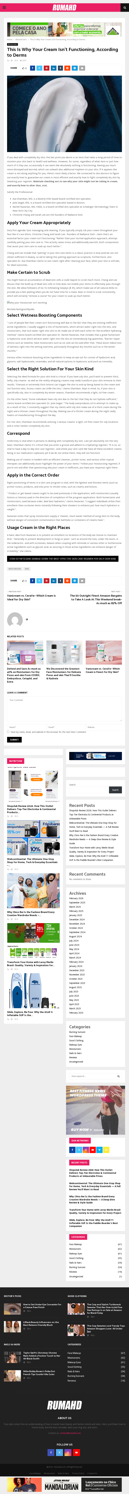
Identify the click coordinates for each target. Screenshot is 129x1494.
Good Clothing (76, 1040)
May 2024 (74, 949)
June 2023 (74, 996)
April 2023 (74, 1004)
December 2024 (76, 919)
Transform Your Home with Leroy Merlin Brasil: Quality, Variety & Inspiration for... (31, 964)
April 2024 (74, 953)
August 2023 (75, 987)
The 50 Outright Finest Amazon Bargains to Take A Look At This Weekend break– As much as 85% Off (96, 599)
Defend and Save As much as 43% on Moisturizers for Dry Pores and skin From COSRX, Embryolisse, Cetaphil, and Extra (24, 675)
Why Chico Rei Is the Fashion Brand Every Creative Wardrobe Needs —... (31, 913)
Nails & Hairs (75, 1053)
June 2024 (74, 945)
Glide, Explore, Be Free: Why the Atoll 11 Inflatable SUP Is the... (30, 1013)
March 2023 (75, 1008)
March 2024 (75, 957)
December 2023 (76, 970)
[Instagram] (67, 1452)
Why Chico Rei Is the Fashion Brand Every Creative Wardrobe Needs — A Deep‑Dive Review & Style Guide (93, 839)
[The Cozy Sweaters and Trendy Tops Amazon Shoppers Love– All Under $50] (76, 1330)
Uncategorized (76, 1061)
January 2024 (75, 966)
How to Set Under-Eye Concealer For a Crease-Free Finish (42, 1306)
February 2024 (76, 962)
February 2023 (76, 1012)
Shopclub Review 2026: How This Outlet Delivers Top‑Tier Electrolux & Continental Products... (31, 809)
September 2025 (77, 902)
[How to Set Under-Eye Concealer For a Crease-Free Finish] (12, 1309)
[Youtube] (76, 1452)
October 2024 (76, 928)
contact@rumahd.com (70, 1433)
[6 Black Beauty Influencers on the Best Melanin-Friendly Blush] (12, 1326)
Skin (27, 569)
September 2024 (77, 932)
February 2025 (76, 911)
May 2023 (74, 1000)
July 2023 (73, 991)
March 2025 (75, 907)
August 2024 (75, 936)
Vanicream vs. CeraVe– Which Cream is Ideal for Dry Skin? (31, 597)
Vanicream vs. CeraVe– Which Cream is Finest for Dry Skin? (103, 670)
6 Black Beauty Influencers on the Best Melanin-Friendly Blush (41, 1324)
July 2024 (73, 940)
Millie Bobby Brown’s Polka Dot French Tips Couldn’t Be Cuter (39, 1373)
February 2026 (76, 898)
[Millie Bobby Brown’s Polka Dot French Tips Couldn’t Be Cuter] (12, 1375)
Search (72, 784)
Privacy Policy (78, 1473)
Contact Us (92, 1473)
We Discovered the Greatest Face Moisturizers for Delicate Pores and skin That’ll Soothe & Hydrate (63, 674)
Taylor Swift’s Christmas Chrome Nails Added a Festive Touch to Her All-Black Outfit (41, 1355)
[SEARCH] (118, 1076)
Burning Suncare (77, 1032)
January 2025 (75, 915)
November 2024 (77, 924)
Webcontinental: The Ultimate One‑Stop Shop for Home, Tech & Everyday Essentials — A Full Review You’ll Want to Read (94, 827)
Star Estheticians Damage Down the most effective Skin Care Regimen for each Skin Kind (63, 559)
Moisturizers (12, 44)
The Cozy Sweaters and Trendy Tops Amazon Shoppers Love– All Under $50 (106, 1328)
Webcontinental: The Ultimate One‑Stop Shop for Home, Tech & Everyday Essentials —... (32, 862)
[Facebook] (51, 1452)
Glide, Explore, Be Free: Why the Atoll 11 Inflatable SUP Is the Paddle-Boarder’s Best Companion (93, 1223)
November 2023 (77, 974)
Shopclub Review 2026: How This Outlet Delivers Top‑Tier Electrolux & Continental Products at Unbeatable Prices (92, 814)
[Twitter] (59, 1452)
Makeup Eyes (75, 1044)
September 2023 (77, 983)
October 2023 (76, 979)
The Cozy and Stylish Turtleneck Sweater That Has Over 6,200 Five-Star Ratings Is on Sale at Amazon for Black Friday (105, 1309)
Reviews (73, 1057)
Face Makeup (75, 1036)
